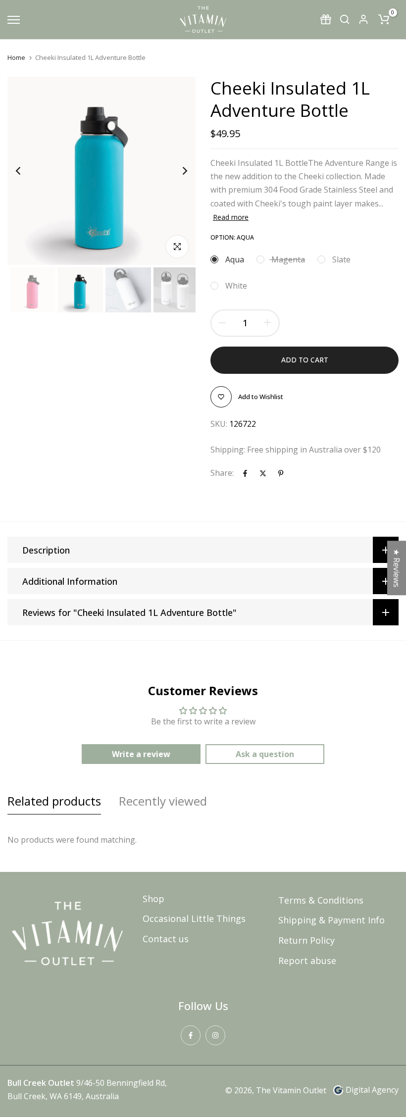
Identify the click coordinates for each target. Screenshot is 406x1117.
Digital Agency (372, 1089)
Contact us (166, 939)
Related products (54, 801)
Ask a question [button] (265, 754)
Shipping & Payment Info (331, 920)
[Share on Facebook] (245, 473)
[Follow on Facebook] (191, 1035)
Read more (231, 217)
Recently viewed (163, 801)
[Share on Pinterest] (281, 473)
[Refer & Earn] (325, 19)
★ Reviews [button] (396, 568)
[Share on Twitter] (263, 473)
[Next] (177, 171)
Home (16, 57)
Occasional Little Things (194, 918)
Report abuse (307, 960)
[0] (383, 19)
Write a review (141, 754)
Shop (153, 899)
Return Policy (306, 940)
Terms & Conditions (320, 900)
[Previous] (26, 171)
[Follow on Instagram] (215, 1035)
